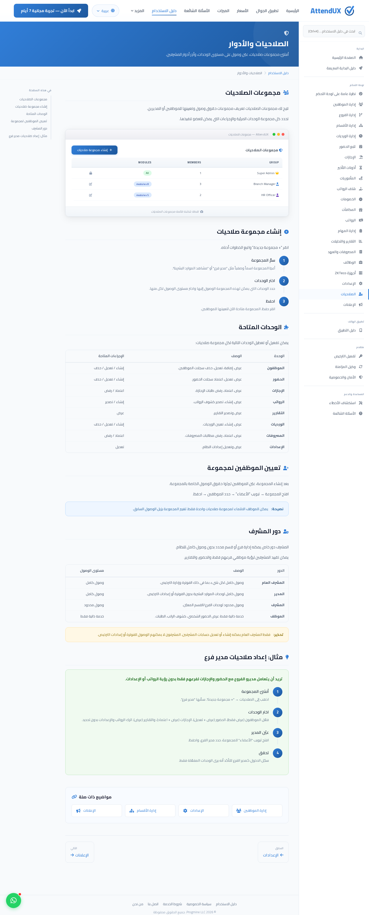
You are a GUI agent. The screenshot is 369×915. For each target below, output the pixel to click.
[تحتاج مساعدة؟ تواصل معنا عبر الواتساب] (13, 900)
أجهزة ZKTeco (345, 273)
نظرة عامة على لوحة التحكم (336, 93)
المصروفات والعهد (342, 252)
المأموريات (348, 178)
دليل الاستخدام (164, 10)
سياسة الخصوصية (199, 904)
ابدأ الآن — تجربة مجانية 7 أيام (48, 10)
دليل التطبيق (347, 330)
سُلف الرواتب (346, 188)
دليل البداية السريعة (341, 68)
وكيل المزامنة (345, 366)
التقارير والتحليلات (343, 241)
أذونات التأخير (347, 167)
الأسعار (243, 10)
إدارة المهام (347, 230)
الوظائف (349, 262)
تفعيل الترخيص (345, 356)
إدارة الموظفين (344, 104)
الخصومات (348, 199)
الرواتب (350, 220)
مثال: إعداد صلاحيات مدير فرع (28, 136)
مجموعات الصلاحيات (33, 99)
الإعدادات (349, 283)
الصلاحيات (348, 294)
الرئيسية (292, 10)
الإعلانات (349, 304)
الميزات (223, 10)
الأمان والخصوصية (342, 377)
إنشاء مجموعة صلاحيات (31, 106)
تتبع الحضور (347, 146)
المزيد (139, 10)
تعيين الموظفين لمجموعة (29, 121)
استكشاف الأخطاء (342, 403)
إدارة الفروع (347, 115)
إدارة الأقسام (346, 125)
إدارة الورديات (346, 136)
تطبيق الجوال (267, 10)
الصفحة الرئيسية (344, 57)
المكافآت (349, 209)
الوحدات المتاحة (36, 114)
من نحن (137, 904)
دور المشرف (39, 128)
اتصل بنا (153, 904)
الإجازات (350, 157)
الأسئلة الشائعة (197, 10)
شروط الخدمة (172, 904)
